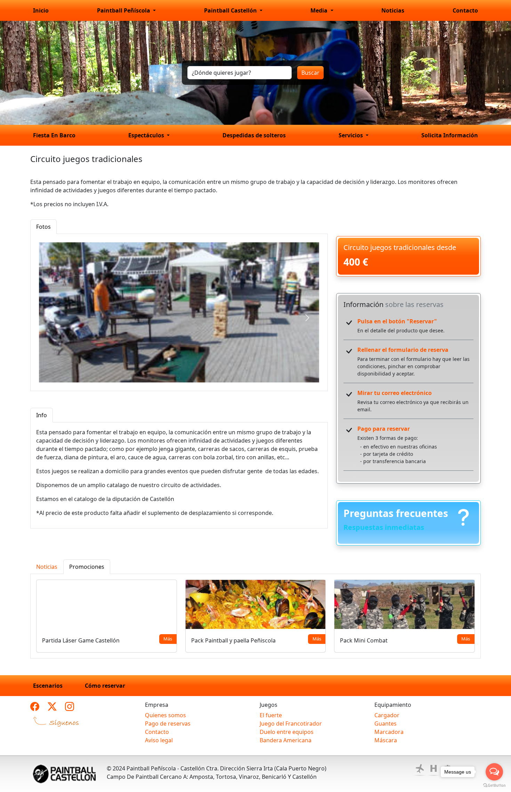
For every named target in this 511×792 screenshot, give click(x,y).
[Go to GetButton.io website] (494, 785)
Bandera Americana (285, 740)
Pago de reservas (167, 723)
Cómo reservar (105, 685)
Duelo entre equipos (287, 732)
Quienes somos (165, 715)
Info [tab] (41, 415)
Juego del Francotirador (291, 723)
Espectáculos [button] (146, 135)
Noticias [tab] (46, 567)
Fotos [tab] (43, 227)
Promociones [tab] (86, 567)
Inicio (41, 10)
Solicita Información (449, 135)
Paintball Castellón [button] (231, 10)
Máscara (385, 740)
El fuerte (271, 715)
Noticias (392, 10)
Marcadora (389, 732)
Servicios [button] (351, 135)
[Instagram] (69, 706)
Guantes (385, 723)
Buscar (310, 72)
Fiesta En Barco (54, 135)
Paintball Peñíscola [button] (124, 10)
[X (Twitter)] (52, 706)
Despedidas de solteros (254, 135)
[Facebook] (34, 706)
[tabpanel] (179, 312)
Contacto (465, 10)
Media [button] (319, 10)
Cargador (386, 715)
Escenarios (48, 685)
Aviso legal (159, 740)
